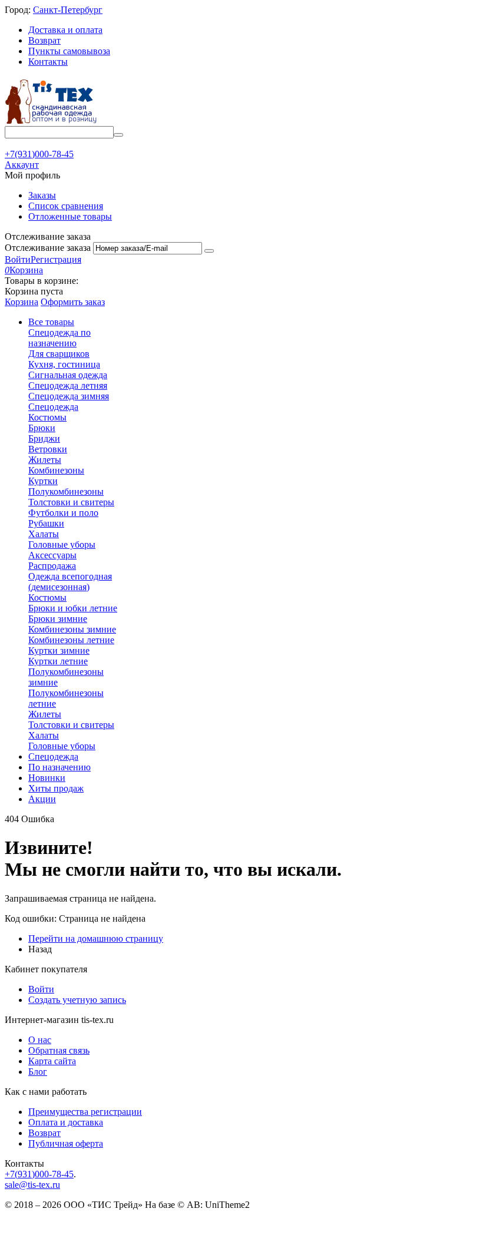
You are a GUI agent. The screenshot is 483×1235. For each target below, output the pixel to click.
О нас (39, 1040)
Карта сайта (52, 1061)
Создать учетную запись (77, 1000)
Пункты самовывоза (69, 51)
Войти (18, 259)
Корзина (21, 302)
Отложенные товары (70, 216)
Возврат (44, 40)
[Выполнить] (209, 251)
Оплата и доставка (65, 1122)
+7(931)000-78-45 (39, 1174)
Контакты (48, 62)
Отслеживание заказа (48, 248)
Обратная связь (59, 1050)
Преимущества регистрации (85, 1112)
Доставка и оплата (65, 30)
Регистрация (56, 259)
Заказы (42, 195)
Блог (37, 1072)
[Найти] (118, 135)
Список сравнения (65, 206)
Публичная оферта (65, 1143)
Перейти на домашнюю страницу (95, 938)
